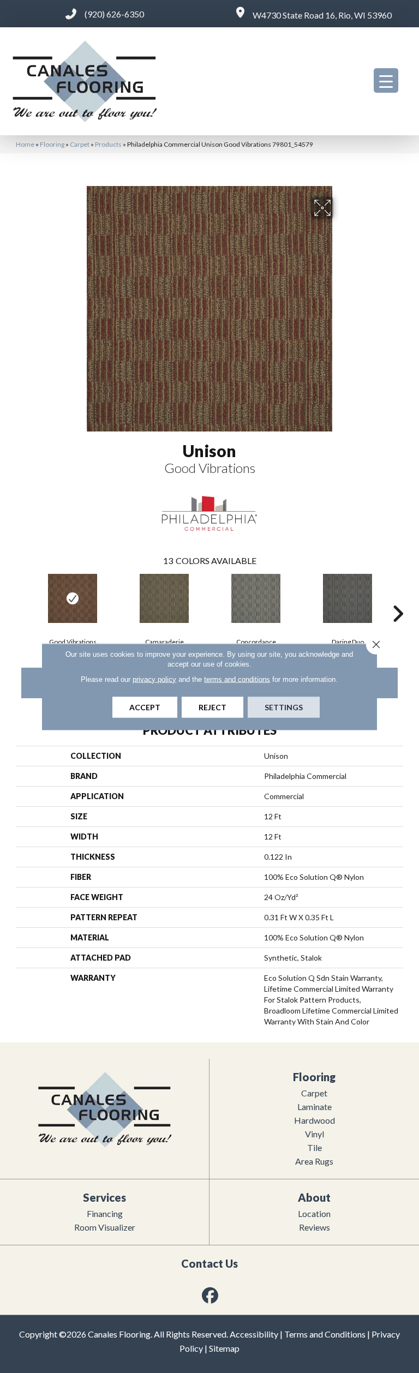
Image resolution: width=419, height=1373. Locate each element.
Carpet (79, 144)
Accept (144, 706)
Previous (21, 597)
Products (108, 144)
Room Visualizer (104, 1227)
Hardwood (314, 1120)
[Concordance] (256, 598)
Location (314, 1213)
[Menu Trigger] (386, 80)
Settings (284, 706)
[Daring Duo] (347, 598)
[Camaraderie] (164, 598)
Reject (212, 706)
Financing (105, 1213)
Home (25, 144)
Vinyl (314, 1134)
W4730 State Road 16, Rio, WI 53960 (322, 15)
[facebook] (210, 1295)
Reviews (314, 1227)
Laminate (314, 1106)
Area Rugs (314, 1161)
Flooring (52, 144)
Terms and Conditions (325, 1334)
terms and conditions (237, 679)
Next (398, 597)
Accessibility (254, 1334)
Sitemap (224, 1348)
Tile (314, 1147)
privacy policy (154, 679)
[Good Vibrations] (72, 598)
